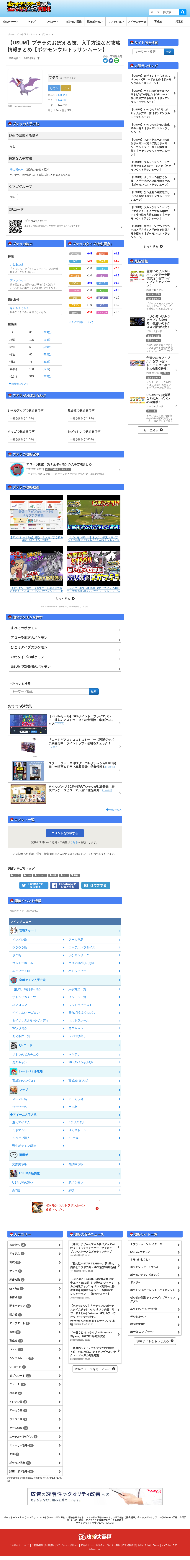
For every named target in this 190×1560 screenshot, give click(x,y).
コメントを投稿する (65, 833)
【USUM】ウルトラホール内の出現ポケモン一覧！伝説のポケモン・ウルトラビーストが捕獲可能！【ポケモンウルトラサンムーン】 (150, 147)
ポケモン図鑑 (74, 21)
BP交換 (73, 1138)
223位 (47, 332)
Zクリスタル (76, 1122)
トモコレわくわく (140, 1259)
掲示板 (179, 21)
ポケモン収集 (19, 1462)
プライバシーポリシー (67, 1545)
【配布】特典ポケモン (27, 989)
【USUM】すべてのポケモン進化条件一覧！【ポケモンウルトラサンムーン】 (150, 128)
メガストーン (77, 1130)
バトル (15, 1349)
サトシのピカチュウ (25, 1054)
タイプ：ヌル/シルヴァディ (30, 1020)
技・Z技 (15, 1288)
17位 (46, 369)
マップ (31, 21)
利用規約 (49, 1545)
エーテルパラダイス (81, 947)
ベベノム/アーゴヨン (26, 1012)
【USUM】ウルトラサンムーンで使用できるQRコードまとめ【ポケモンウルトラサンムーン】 (151, 166)
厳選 (14, 1331)
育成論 (158, 21)
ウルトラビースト (80, 1004)
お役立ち (16, 1244)
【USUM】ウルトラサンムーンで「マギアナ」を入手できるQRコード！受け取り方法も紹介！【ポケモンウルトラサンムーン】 (151, 213)
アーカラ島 (75, 939)
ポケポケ (135, 1282)
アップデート (18, 1323)
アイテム (16, 1253)
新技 (71, 1190)
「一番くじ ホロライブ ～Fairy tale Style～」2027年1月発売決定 (91, 1336)
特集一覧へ (115, 809)
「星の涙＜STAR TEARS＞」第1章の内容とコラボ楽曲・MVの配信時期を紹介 (93, 1267)
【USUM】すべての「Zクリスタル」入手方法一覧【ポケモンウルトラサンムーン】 (150, 113)
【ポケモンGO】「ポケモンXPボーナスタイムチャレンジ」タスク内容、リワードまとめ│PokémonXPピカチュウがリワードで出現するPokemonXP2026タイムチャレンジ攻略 (93, 1315)
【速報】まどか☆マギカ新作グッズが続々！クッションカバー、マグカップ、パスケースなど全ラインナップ (92, 1249)
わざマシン (19, 1130)
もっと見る (62, 598)
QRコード (52, 21)
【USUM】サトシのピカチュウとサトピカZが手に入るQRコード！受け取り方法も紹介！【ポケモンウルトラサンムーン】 (150, 96)
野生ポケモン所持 (24, 1145)
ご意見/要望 (37, 1545)
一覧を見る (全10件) (22, 439)
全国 (54, 875)
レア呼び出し (77, 1036)
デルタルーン (138, 1316)
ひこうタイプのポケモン (29, 647)
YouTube (166, 1545)
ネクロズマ (19, 1004)
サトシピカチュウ (24, 997)
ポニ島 (16, 955)
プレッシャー (18, 280)
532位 (47, 354)
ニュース (16, 1384)
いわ (66, 88)
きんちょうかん (19, 308)
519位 (47, 347)
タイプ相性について (82, 322)
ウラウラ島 (19, 947)
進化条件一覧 (21, 1036)
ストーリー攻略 (20, 1445)
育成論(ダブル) (78, 1080)
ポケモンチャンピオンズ (144, 1274)
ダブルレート (19, 1375)
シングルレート (20, 1358)
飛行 (12, 197)
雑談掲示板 (75, 1164)
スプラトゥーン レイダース (146, 1244)
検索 (182, 12)
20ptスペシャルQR (81, 1062)
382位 (47, 361)
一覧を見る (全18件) (22, 418)
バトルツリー (77, 970)
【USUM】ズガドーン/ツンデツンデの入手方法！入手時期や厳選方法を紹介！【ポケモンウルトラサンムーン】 (150, 232)
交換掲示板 (19, 1164)
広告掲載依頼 (129, 1545)
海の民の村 (17, 169)
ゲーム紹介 (18, 1427)
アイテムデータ (137, 21)
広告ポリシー (87, 1545)
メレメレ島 (19, 939)
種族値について (19, 383)
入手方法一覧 (77, 989)
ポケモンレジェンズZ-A (144, 1267)
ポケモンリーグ (78, 955)
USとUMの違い (22, 1182)
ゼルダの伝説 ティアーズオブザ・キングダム (152, 1299)
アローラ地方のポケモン (29, 637)
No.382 (62, 99)
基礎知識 (16, 1279)
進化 (13, 1454)
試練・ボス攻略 (20, 1471)
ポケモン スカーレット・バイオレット (152, 1289)
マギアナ (74, 1054)
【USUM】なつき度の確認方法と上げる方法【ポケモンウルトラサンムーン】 (150, 196)
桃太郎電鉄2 (137, 1324)
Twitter (156, 1545)
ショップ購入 (21, 1138)
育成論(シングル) (23, 1080)
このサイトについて (19, 1545)
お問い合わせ (144, 1545)
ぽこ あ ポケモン (140, 1251)
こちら (74, 842)
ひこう (54, 88)
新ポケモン (75, 1182)
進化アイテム (21, 1122)
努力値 (15, 1314)
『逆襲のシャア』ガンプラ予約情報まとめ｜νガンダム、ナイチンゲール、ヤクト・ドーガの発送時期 (93, 1353)
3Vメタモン (20, 1028)
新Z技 (16, 1190)
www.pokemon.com (23, 106)
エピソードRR (22, 970)
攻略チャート (10, 21)
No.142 (62, 94)
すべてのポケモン (24, 628)
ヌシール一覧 (77, 997)
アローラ (41, 875)
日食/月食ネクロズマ (82, 1012)
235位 (47, 376)
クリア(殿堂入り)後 (81, 963)
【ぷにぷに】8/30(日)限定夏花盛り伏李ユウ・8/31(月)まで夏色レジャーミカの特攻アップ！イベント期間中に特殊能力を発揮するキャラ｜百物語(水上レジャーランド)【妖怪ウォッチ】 (92, 1288)
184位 (47, 339)
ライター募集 (113, 1545)
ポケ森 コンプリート (142, 1331)
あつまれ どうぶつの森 (143, 1308)
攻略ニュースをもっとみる (93, 1369)
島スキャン (75, 1028)
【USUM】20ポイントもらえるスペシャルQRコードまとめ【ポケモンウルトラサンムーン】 (151, 79)
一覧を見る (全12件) (82, 418)
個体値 (15, 1297)
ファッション (116, 21)
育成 (14, 1262)
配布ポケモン (95, 21)
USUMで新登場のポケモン (31, 666)
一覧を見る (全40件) (82, 439)
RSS (175, 1545)
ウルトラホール (22, 963)
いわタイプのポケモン (27, 657)
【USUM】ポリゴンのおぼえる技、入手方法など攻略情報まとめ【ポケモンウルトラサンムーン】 (150, 181)
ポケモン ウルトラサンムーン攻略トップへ (65, 1207)
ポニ (65, 875)
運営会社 (100, 1545)
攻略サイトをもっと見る (152, 1341)
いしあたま (17, 264)
